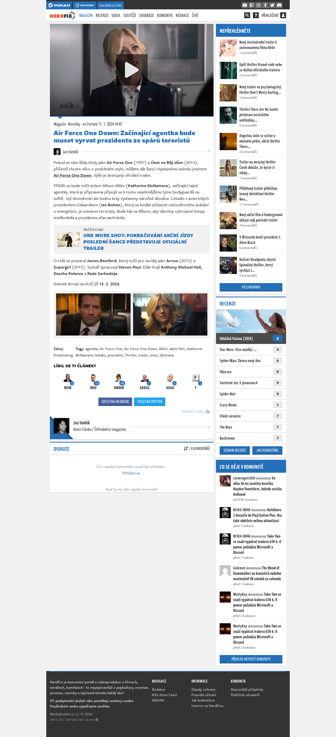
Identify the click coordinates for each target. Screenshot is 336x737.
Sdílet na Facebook (115, 401)
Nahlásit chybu (193, 411)
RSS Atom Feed (164, 694)
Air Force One (111, 348)
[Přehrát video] (132, 70)
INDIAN (158, 700)
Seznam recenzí (235, 450)
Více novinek (251, 287)
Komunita (165, 15)
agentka (91, 348)
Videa (115, 15)
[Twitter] (272, 5)
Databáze (146, 15)
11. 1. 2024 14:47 (102, 124)
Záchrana (166, 355)
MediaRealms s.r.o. (65, 714)
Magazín (86, 15)
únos (153, 355)
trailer (143, 355)
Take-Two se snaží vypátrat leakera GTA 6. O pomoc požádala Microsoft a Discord (257, 544)
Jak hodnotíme (267, 450)
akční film (177, 348)
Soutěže (129, 15)
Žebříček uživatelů (245, 694)
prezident (115, 355)
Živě (195, 15)
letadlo (100, 355)
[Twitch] (251, 5)
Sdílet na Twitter (149, 401)
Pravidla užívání (203, 694)
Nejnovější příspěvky (247, 689)
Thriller (131, 355)
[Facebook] (265, 5)
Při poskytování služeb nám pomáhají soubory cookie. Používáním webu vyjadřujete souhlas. (92, 703)
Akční (163, 348)
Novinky (74, 124)
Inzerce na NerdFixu (207, 705)
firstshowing (63, 355)
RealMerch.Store (110, 5)
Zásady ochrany (203, 689)
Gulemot (239, 568)
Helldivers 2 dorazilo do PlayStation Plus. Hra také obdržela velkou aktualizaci (257, 515)
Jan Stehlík (70, 151)
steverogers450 (244, 478)
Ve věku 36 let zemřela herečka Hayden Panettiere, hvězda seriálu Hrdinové (257, 486)
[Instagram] (258, 5)
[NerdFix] (62, 15)
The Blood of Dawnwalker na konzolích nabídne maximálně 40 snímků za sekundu (257, 573)
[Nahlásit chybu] (96, 719)
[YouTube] (245, 5)
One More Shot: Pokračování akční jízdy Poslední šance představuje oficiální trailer (138, 241)
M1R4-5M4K (241, 510)
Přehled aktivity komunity (251, 659)
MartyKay (240, 594)
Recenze (102, 15)
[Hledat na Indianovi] (247, 15)
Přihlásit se (131, 473)
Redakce (182, 15)
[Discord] (279, 5)
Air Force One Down (140, 348)
